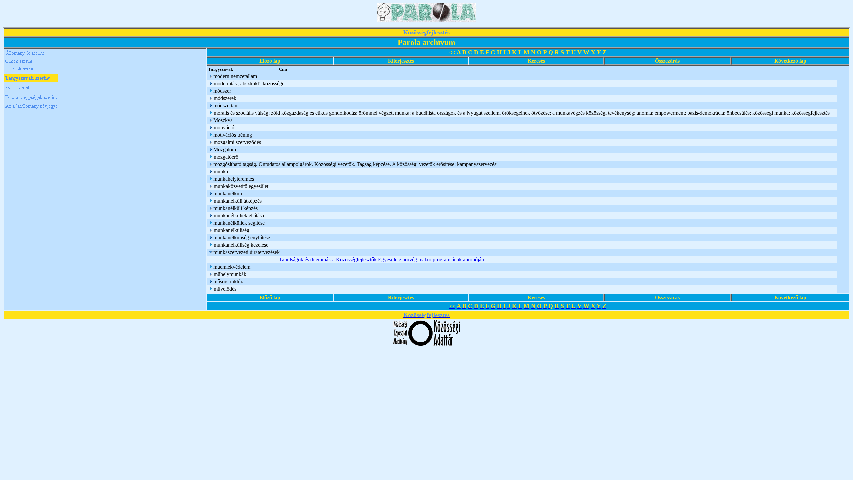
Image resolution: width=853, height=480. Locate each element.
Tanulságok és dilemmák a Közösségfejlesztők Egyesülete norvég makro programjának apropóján (381, 259)
